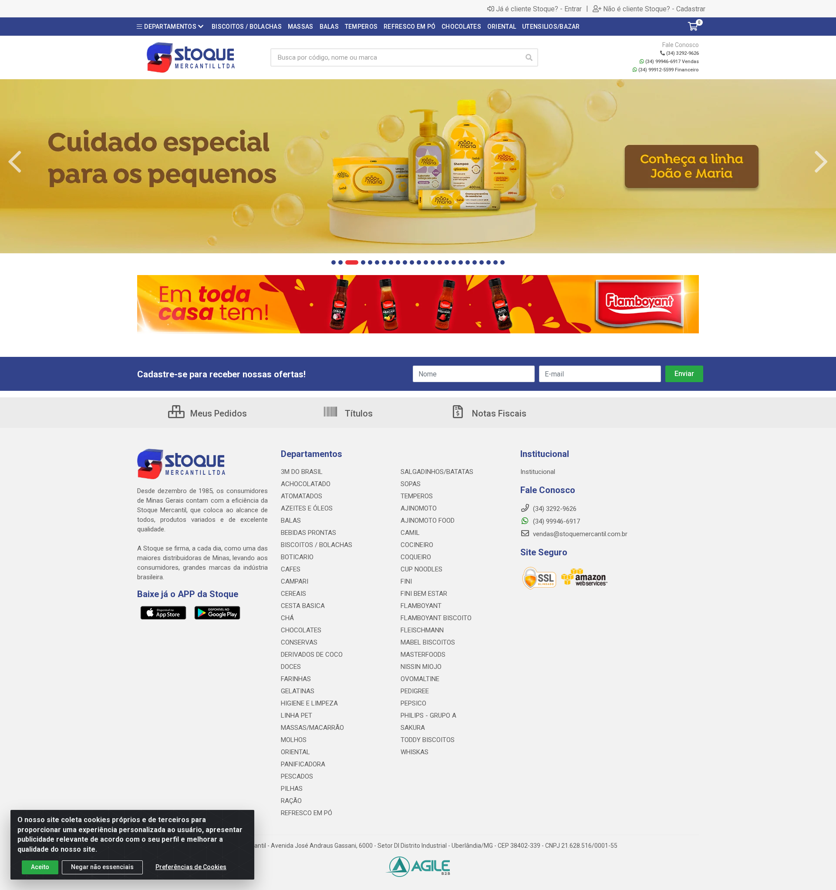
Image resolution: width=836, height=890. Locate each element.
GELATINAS (297, 691)
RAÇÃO (291, 801)
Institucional (537, 472)
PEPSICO (413, 703)
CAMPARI (294, 581)
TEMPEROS (417, 496)
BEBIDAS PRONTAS (308, 533)
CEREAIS (293, 594)
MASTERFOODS (423, 654)
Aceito (40, 866)
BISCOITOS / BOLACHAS (316, 545)
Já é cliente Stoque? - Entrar (539, 8)
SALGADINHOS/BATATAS (437, 472)
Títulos (358, 413)
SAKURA (413, 728)
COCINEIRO (417, 545)
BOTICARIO (297, 557)
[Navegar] (15, 162)
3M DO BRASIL (302, 472)
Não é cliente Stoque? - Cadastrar (654, 8)
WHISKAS (414, 752)
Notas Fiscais (498, 413)
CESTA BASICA (303, 606)
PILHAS (292, 789)
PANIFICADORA (303, 764)
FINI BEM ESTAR (424, 594)
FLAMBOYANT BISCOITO (436, 618)
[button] (333, 262)
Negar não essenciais (102, 866)
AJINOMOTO (419, 508)
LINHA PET (296, 715)
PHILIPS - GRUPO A (428, 715)
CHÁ (287, 618)
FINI (406, 581)
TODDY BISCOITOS (428, 740)
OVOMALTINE (420, 679)
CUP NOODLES (421, 569)
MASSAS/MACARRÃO (312, 728)
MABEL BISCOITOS (428, 642)
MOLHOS (294, 740)
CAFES (290, 569)
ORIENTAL (295, 752)
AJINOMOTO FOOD (428, 520)
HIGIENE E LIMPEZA (309, 703)
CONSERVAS (299, 642)
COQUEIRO (416, 557)
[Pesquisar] (529, 57)
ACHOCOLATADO (305, 484)
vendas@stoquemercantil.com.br (579, 534)
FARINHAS (296, 679)
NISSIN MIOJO (421, 667)
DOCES (291, 667)
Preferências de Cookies (190, 866)
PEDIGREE (415, 691)
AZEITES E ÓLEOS (307, 508)
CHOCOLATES (301, 630)
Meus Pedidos (217, 413)
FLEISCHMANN (422, 630)
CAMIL (410, 533)
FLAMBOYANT (421, 606)
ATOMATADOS (301, 496)
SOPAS (411, 484)
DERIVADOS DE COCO (312, 654)
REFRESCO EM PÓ (306, 813)
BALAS (291, 520)
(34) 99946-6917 (555, 521)
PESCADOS (297, 776)
